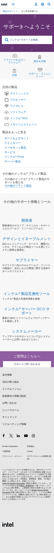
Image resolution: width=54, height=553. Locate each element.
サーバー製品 (12, 161)
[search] (6, 40)
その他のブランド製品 (18, 185)
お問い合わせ (9, 402)
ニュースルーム (10, 410)
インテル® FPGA (14, 156)
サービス (9, 152)
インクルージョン (11, 388)
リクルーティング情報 (14, 424)
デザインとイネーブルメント (27, 238)
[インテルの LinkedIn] (18, 436)
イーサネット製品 (15, 147)
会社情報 (7, 374)
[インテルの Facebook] (3, 436)
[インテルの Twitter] (11, 436)
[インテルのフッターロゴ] (8, 524)
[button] (27, 246)
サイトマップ (9, 417)
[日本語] (42, 4)
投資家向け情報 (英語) (14, 396)
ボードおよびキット (16, 138)
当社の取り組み (10, 381)
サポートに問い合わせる (27, 364)
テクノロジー (12, 143)
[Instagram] (33, 436)
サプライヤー (27, 260)
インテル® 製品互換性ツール (27, 293)
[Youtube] (25, 436)
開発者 (26, 220)
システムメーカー (27, 331)
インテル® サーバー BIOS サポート (27, 311)
